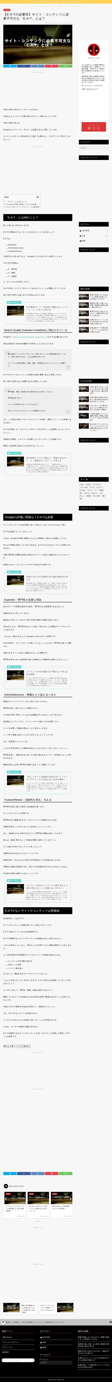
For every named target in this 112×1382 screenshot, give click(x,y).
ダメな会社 (82, 490)
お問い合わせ (7, 1337)
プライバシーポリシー (10, 1342)
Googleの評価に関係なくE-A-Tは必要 (21, 204)
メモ (95, 490)
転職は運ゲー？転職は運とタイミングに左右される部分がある (93, 1366)
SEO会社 (88, 484)
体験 (81, 493)
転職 (103, 496)
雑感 (94, 241)
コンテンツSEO (17, 1046)
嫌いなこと (95, 493)
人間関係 (101, 490)
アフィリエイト (97, 484)
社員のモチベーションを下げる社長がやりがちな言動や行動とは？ (93, 1359)
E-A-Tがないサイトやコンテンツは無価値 (23, 207)
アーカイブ (43, 1359)
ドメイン (90, 490)
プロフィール (7, 1347)
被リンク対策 (96, 496)
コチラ (100, 85)
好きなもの (87, 493)
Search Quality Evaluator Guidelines (28, 337)
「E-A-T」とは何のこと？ (17, 202)
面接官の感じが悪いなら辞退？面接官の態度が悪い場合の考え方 (93, 1345)
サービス (92, 487)
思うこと (82, 496)
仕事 (95, 236)
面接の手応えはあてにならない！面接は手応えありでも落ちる (93, 1352)
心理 (101, 493)
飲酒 (81, 498)
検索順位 (27, 1046)
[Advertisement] (37, 89)
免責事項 (5, 1352)
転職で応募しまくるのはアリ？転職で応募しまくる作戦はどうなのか (93, 1338)
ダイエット (99, 487)
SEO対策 (6, 10)
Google (7, 1046)
